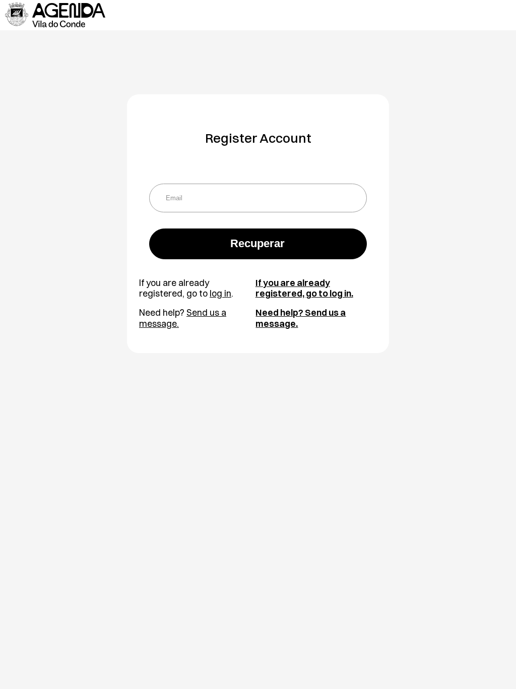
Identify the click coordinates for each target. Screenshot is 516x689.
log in (220, 293)
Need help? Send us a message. (300, 318)
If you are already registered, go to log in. (304, 288)
